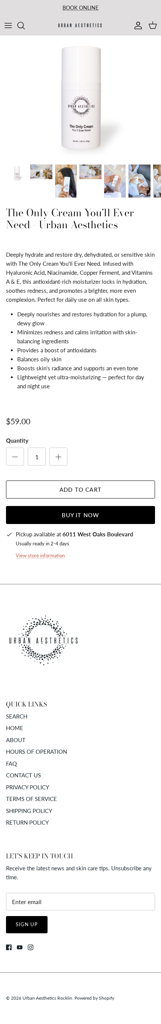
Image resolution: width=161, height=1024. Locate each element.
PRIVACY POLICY (27, 787)
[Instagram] (30, 947)
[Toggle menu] (8, 25)
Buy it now (81, 515)
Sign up (27, 924)
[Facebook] (9, 947)
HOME (14, 728)
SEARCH (16, 716)
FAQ (11, 763)
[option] (80, 98)
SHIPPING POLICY (29, 810)
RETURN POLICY (27, 822)
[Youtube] (19, 947)
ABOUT (15, 740)
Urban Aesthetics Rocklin (47, 998)
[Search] (24, 25)
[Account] (136, 25)
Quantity (17, 440)
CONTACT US (23, 775)
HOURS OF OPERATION (36, 751)
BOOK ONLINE (80, 7)
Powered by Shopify (94, 998)
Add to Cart (80, 489)
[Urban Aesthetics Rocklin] (80, 25)
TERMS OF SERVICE (31, 798)
